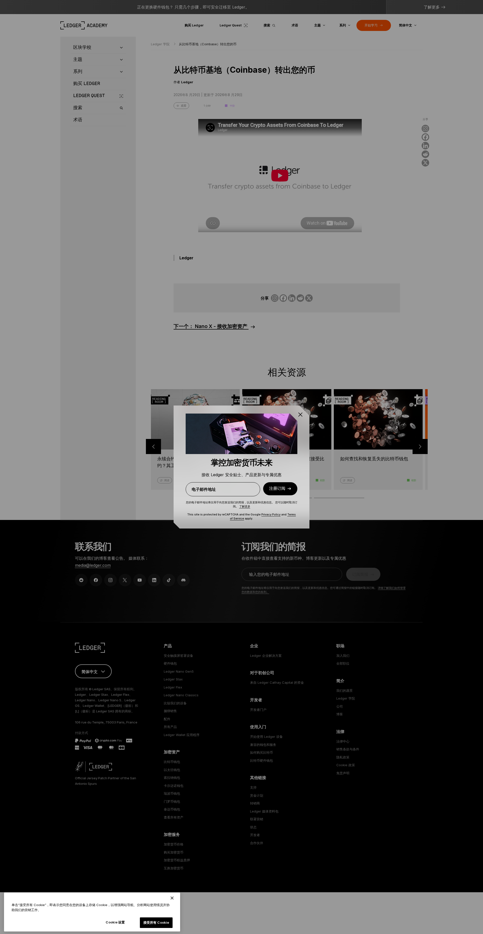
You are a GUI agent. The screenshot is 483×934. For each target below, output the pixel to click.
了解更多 (244, 506)
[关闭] (172, 898)
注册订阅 (277, 488)
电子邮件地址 (204, 489)
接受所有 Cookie (156, 922)
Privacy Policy (270, 514)
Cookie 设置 (115, 922)
